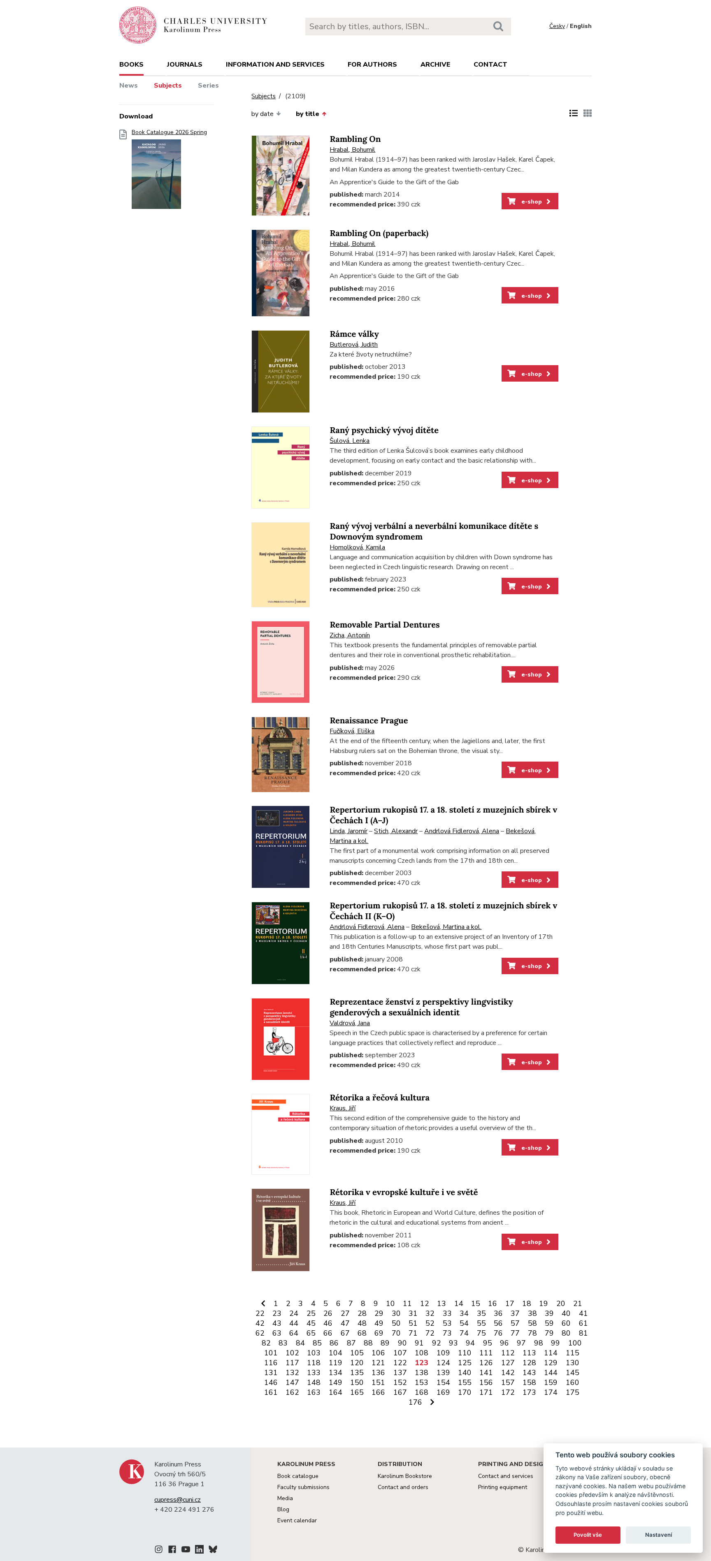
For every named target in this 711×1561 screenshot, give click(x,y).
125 (465, 1363)
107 (400, 1353)
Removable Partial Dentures (384, 625)
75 (481, 1333)
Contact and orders (403, 1487)
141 (486, 1373)
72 (429, 1333)
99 (555, 1343)
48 (362, 1323)
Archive (435, 64)
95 (487, 1343)
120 (357, 1363)
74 (464, 1333)
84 (300, 1343)
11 (407, 1304)
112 (508, 1353)
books (131, 64)
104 (335, 1353)
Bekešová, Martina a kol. (446, 926)
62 (260, 1333)
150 (357, 1382)
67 (345, 1333)
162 (292, 1392)
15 (475, 1304)
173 (529, 1392)
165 (357, 1392)
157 (508, 1382)
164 (335, 1392)
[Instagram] (158, 1550)
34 (464, 1313)
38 (532, 1313)
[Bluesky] (213, 1550)
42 (260, 1323)
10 (390, 1304)
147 (292, 1382)
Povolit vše (588, 1534)
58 (532, 1323)
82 (266, 1343)
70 (396, 1333)
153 (421, 1382)
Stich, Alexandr (396, 831)
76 (498, 1333)
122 (400, 1363)
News (128, 85)
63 (276, 1333)
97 (521, 1343)
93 (453, 1343)
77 (515, 1333)
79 (549, 1333)
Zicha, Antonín (350, 635)
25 (311, 1313)
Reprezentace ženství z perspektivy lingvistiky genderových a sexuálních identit (421, 1007)
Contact (490, 64)
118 (314, 1363)
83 (283, 1343)
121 (378, 1363)
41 (583, 1313)
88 (368, 1343)
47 (345, 1323)
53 (447, 1323)
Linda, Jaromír (348, 831)
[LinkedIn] (199, 1550)
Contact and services (505, 1476)
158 (529, 1382)
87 (351, 1343)
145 (572, 1373)
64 (293, 1333)
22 (260, 1313)
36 (498, 1313)
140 (465, 1373)
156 (486, 1382)
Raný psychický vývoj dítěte (384, 430)
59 (549, 1323)
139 (443, 1373)
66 (327, 1333)
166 (378, 1392)
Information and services (275, 64)
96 (504, 1343)
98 (538, 1343)
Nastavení (658, 1534)
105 (357, 1353)
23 (276, 1313)
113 (529, 1353)
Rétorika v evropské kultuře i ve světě (404, 1192)
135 (357, 1373)
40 (566, 1313)
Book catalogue (297, 1476)
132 (292, 1373)
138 (421, 1373)
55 (481, 1323)
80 (566, 1333)
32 (429, 1313)
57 (515, 1323)
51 (413, 1323)
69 (378, 1333)
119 (335, 1363)
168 (421, 1392)
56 (498, 1323)
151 (378, 1382)
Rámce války (354, 334)
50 (396, 1323)
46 (327, 1323)
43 (276, 1323)
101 (271, 1353)
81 (583, 1333)
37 (515, 1313)
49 (378, 1323)
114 (551, 1353)
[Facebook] (172, 1550)
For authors (372, 64)
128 (529, 1363)
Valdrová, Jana (350, 1023)
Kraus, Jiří (343, 1108)
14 (458, 1304)
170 (465, 1392)
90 (402, 1343)
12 (424, 1304)
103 (314, 1353)
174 (551, 1392)
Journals (184, 64)
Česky (557, 26)
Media (285, 1498)
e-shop (531, 201)
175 (572, 1392)
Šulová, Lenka (349, 440)
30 (396, 1313)
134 (335, 1373)
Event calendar (297, 1520)
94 (470, 1343)
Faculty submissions (303, 1487)
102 (292, 1353)
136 (378, 1373)
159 (551, 1382)
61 (583, 1323)
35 (481, 1313)
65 (311, 1333)
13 (441, 1304)
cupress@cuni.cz (177, 1499)
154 (443, 1382)
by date (262, 113)
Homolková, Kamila (357, 547)
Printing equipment (502, 1487)
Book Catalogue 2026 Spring (169, 132)
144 (551, 1373)
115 (572, 1353)
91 (419, 1343)
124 (443, 1363)
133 (314, 1373)
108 (421, 1353)
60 (566, 1323)
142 (508, 1373)
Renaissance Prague (369, 721)
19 (543, 1304)
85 (317, 1343)
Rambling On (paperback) (379, 233)
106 (378, 1353)
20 (560, 1304)
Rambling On (355, 139)
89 (385, 1343)
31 (413, 1313)
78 (532, 1333)
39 (549, 1313)
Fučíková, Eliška (352, 731)
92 (436, 1343)
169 (443, 1392)
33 (447, 1313)
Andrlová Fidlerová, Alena (461, 831)
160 (572, 1382)
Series (208, 85)
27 (345, 1313)
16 (492, 1304)
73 (447, 1333)
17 (509, 1304)
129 (551, 1363)
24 (293, 1313)
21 (577, 1304)
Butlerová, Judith (354, 344)
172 (508, 1392)
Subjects (168, 85)
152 (400, 1382)
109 (443, 1353)
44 (293, 1323)
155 (465, 1382)
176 (415, 1402)
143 (529, 1373)
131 (271, 1373)
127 (508, 1363)
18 (526, 1304)
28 (362, 1313)
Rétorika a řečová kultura (380, 1098)
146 (271, 1382)
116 (271, 1363)
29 (378, 1313)
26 (327, 1313)
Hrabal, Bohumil (352, 149)
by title (307, 113)
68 (362, 1333)
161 (271, 1392)
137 (400, 1373)
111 (486, 1353)
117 (292, 1363)
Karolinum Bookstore (405, 1476)
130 (572, 1363)
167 (400, 1392)
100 (575, 1343)
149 (335, 1382)
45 (311, 1323)
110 (465, 1353)
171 (486, 1392)
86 (334, 1343)
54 (464, 1323)
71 (413, 1333)
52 (429, 1323)
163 (314, 1392)
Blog (283, 1509)
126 (486, 1363)
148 (314, 1382)
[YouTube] (185, 1550)
